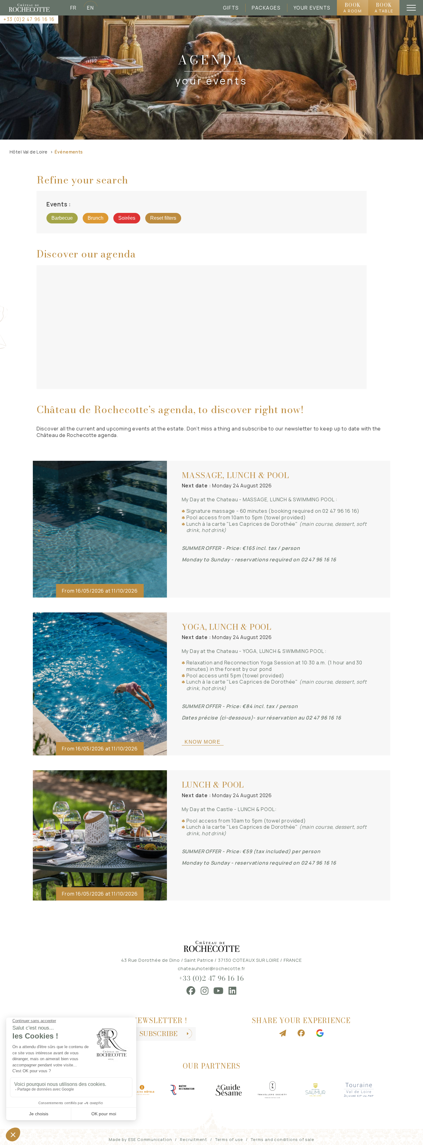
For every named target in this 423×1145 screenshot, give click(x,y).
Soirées (126, 218)
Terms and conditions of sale (282, 1139)
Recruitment (193, 1139)
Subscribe (158, 1034)
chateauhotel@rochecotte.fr (211, 968)
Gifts (231, 7)
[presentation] (39, 530)
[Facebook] (191, 990)
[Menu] (411, 7)
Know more (202, 742)
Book (352, 7)
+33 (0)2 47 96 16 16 (29, 19)
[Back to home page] (29, 7)
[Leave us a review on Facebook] (301, 1033)
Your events (312, 7)
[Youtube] (218, 990)
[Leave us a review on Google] (320, 1033)
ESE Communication (150, 1139)
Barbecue (62, 218)
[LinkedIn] (233, 990)
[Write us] (283, 1033)
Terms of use (229, 1139)
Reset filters (163, 218)
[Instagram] (205, 990)
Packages (266, 7)
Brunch (95, 218)
